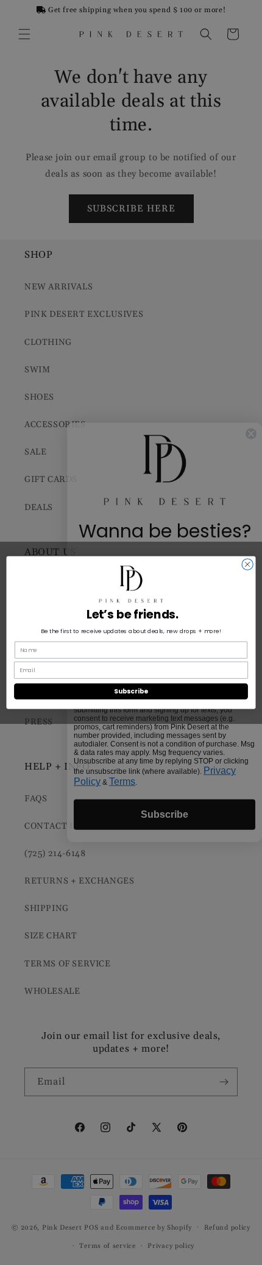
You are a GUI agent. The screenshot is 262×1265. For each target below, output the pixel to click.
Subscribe (130, 691)
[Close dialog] (247, 564)
